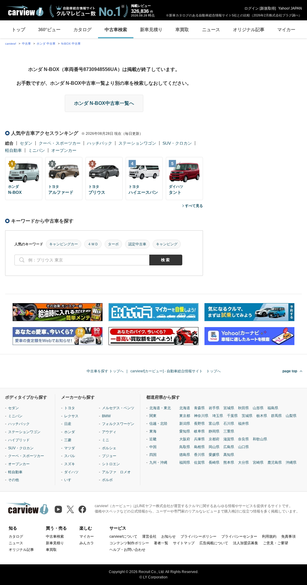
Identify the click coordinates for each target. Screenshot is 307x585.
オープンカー (63, 150)
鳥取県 (184, 447)
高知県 (228, 455)
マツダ (69, 448)
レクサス (71, 416)
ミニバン (36, 150)
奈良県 (243, 439)
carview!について (123, 536)
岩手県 (214, 408)
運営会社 (149, 536)
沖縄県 (291, 462)
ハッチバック (99, 143)
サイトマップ (184, 543)
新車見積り (151, 29)
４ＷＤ (93, 244)
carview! (10, 43)
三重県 (228, 431)
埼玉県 (217, 416)
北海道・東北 (160, 408)
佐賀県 (199, 462)
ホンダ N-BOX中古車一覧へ (104, 103)
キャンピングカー (63, 244)
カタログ (82, 29)
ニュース (211, 29)
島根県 (199, 447)
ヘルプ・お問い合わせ (127, 550)
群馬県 (276, 416)
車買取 (182, 29)
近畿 (152, 439)
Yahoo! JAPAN (290, 8)
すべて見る (194, 206)
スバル (69, 456)
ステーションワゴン (137, 143)
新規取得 (268, 8)
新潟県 (184, 423)
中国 (152, 447)
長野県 (199, 423)
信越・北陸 (158, 423)
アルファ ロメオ (116, 472)
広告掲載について (213, 543)
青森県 (199, 408)
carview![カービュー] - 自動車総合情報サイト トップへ (175, 371)
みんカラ (86, 543)
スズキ (69, 464)
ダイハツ (71, 472)
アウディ (109, 432)
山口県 (243, 447)
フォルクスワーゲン (118, 424)
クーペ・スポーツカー (60, 143)
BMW (106, 416)
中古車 (26, 43)
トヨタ (69, 408)
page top (289, 371)
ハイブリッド (19, 440)
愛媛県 (214, 455)
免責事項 (288, 536)
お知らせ (168, 536)
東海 (152, 431)
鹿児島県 (274, 462)
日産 (67, 424)
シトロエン (111, 464)
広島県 (228, 447)
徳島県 (184, 455)
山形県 (258, 408)
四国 (152, 455)
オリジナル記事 (248, 29)
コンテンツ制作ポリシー (129, 543)
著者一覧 (161, 543)
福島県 (272, 408)
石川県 (228, 423)
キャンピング (166, 244)
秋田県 (243, 408)
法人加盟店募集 (245, 543)
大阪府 (184, 439)
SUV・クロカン (177, 143)
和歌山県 (260, 439)
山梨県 (291, 416)
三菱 (67, 440)
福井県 (243, 423)
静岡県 (214, 431)
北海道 (184, 408)
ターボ (113, 244)
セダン (26, 143)
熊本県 (228, 462)
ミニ (105, 440)
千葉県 (232, 416)
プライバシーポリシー (198, 536)
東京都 (184, 416)
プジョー (109, 456)
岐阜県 (199, 431)
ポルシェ (109, 448)
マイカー (286, 29)
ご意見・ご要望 (275, 543)
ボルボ (107, 480)
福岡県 (184, 462)
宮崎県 (258, 462)
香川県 (199, 455)
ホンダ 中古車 (46, 43)
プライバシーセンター (239, 536)
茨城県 (247, 416)
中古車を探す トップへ (105, 371)
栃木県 (261, 416)
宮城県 (228, 408)
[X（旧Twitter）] (70, 509)
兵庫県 (199, 439)
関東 (152, 416)
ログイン (251, 8)
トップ (18, 29)
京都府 (214, 439)
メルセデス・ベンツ (118, 408)
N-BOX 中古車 (71, 43)
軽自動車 (13, 150)
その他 (13, 480)
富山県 (214, 423)
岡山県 (214, 447)
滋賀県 (228, 439)
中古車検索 (116, 29)
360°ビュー (49, 29)
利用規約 (269, 536)
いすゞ (69, 480)
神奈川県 (201, 416)
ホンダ (69, 432)
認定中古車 (137, 244)
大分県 (243, 462)
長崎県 (214, 462)
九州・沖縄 (158, 462)
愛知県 (184, 431)
